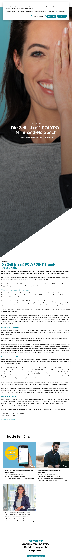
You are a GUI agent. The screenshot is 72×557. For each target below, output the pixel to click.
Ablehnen (62, 16)
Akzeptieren (51, 16)
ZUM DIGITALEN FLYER (8, 420)
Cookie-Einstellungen (38, 16)
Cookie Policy (58, 5)
